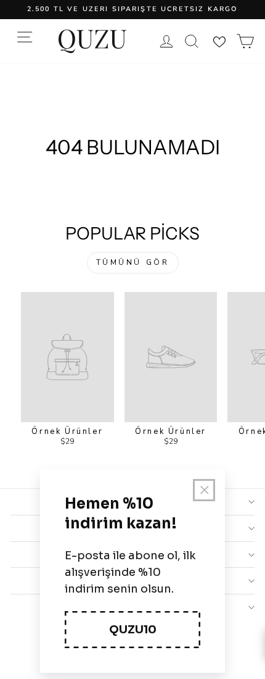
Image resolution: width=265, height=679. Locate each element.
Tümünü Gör (132, 262)
